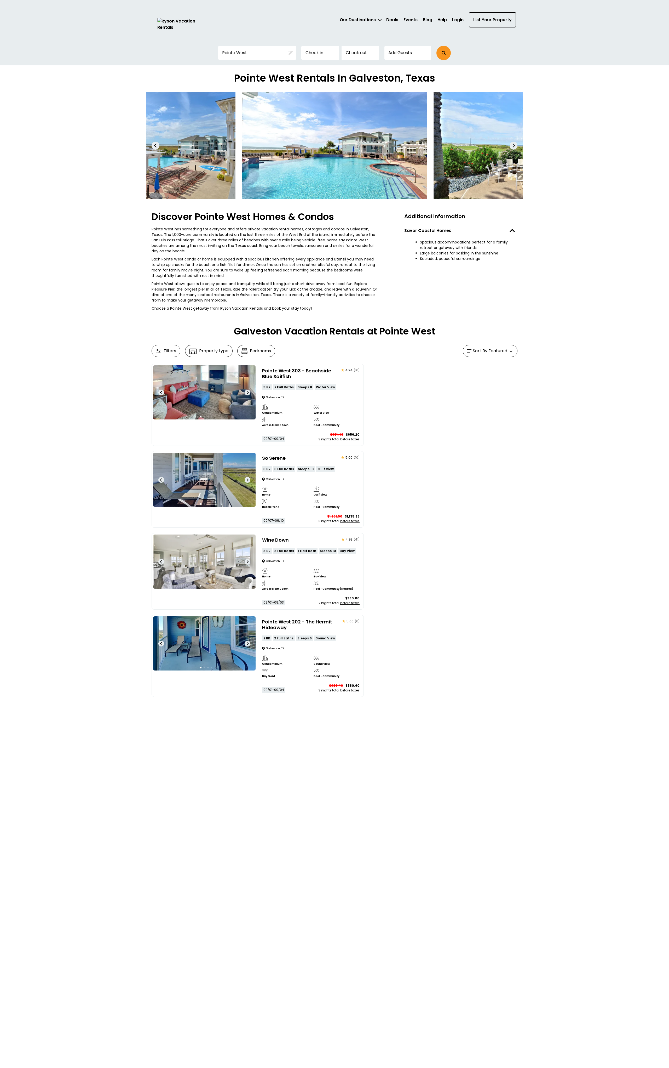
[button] (443, 53)
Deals (392, 20)
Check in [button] (314, 53)
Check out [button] (356, 53)
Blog (427, 20)
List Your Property (492, 20)
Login (458, 20)
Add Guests (400, 53)
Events (410, 20)
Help (442, 20)
